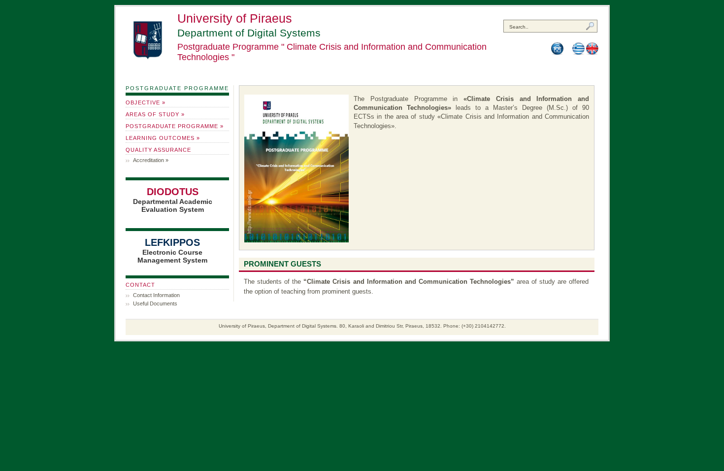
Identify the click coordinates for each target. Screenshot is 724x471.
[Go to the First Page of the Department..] (557, 53)
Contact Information (156, 295)
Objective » (145, 102)
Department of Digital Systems (249, 32)
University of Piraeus (234, 18)
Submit (591, 27)
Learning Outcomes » (163, 138)
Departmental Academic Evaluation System (172, 199)
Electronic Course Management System (172, 250)
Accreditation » (150, 160)
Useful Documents (155, 303)
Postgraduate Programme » (175, 126)
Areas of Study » (155, 114)
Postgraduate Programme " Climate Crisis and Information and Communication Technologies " (332, 52)
